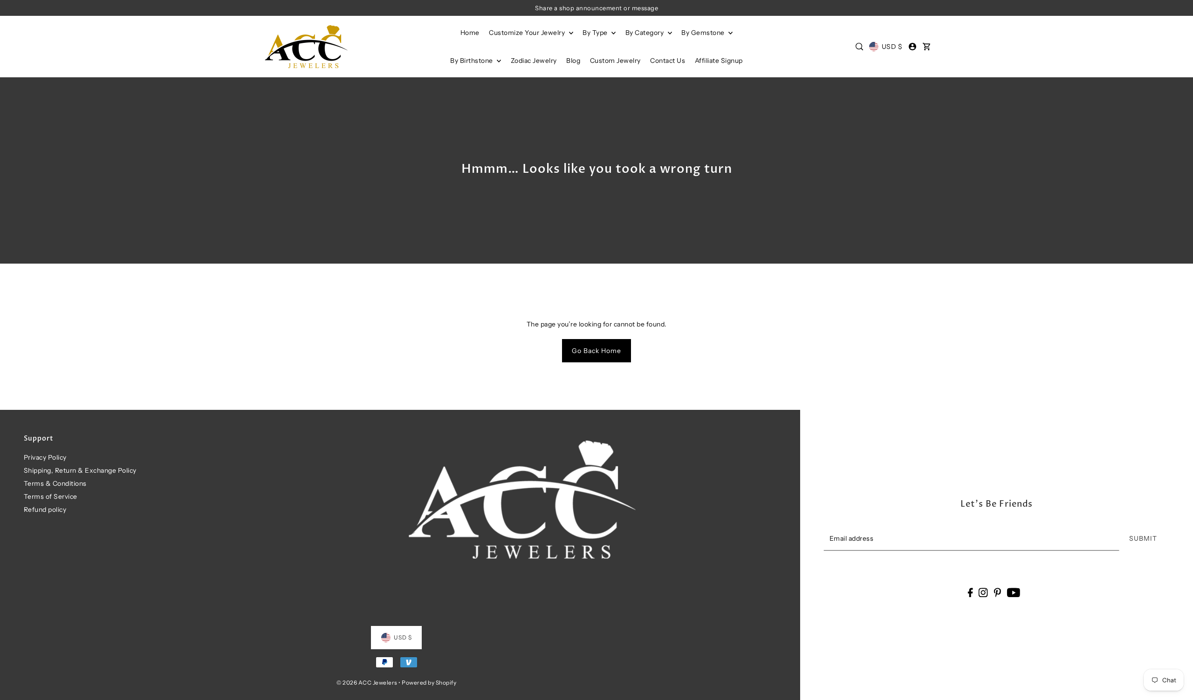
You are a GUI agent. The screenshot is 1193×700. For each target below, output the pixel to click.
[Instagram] (983, 592)
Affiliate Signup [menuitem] (719, 60)
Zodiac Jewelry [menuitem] (534, 60)
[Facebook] (970, 592)
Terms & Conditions (55, 483)
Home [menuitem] (470, 32)
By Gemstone (703, 32)
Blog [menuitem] (573, 60)
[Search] (859, 46)
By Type (596, 32)
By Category (645, 32)
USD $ (892, 46)
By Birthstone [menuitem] (472, 60)
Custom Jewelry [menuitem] (615, 60)
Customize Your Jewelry (528, 32)
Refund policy (45, 509)
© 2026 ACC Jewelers (367, 682)
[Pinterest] (997, 592)
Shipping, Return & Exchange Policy (80, 470)
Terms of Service (50, 496)
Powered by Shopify (429, 682)
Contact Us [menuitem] (667, 60)
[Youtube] (1013, 592)
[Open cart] (927, 46)
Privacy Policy (45, 457)
